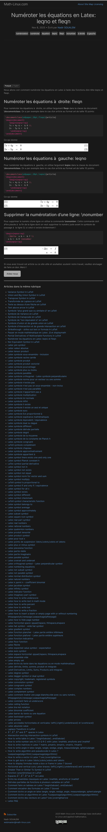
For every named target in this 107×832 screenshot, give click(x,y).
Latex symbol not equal (19, 473)
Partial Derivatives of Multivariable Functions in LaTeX (34, 335)
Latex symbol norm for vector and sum (27, 476)
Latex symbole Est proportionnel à (25, 413)
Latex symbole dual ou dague (22, 423)
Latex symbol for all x (18, 488)
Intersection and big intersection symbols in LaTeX (33, 735)
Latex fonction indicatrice (20, 638)
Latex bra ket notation (19, 707)
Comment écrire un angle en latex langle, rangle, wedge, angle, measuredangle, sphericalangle (54, 791)
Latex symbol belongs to (20, 504)
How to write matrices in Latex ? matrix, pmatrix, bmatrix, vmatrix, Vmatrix (45, 744)
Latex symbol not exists (19, 470)
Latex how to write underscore (23, 598)
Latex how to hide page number (23, 620)
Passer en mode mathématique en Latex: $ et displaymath (37, 332)
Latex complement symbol (21, 691)
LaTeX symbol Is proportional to (24, 482)
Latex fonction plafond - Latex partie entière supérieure (35, 635)
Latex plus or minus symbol (21, 545)
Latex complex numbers (20, 688)
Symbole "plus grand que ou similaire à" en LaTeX (32, 310)
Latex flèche (14, 644)
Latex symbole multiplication (22, 395)
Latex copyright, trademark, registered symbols (31, 679)
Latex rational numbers (19, 526)
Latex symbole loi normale (21, 398)
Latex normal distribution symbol (24, 576)
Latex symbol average (19, 507)
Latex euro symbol (17, 651)
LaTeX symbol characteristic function (26, 501)
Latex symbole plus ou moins (22, 370)
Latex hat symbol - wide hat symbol (25, 626)
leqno (54, 33)
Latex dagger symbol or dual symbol (26, 676)
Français (8, 86)
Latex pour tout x (16, 538)
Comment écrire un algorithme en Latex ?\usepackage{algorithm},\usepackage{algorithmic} (53, 794)
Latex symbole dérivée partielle (23, 429)
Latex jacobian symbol (19, 585)
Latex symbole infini (18, 401)
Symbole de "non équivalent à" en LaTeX (28, 320)
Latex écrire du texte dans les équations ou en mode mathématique (41, 663)
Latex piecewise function (20, 548)
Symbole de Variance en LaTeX (23, 314)
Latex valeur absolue (18, 348)
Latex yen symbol (16, 345)
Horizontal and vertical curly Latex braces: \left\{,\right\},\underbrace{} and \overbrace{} (51, 766)
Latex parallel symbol (18, 557)
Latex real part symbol (19, 520)
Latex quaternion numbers (21, 529)
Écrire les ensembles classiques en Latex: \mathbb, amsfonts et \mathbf (43, 779)
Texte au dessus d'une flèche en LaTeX (27, 304)
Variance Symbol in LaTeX (20, 292)
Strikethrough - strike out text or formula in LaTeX (32, 329)
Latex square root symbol (20, 516)
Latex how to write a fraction (22, 610)
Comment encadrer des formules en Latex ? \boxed (33, 788)
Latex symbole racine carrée (22, 357)
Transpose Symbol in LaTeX (21, 298)
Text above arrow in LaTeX (21, 307)
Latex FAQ (13, 801)
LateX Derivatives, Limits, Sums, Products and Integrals (35, 669)
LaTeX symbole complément (22, 445)
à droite (81, 33)
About (81, 4)
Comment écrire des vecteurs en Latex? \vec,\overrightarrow (38, 797)
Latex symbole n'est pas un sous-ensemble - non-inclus (35, 385)
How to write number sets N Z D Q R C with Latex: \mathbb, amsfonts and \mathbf (49, 741)
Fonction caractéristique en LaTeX (24, 773)
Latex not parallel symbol (20, 573)
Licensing (98, 4)
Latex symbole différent (19, 426)
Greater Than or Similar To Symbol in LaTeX (29, 769)
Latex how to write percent (21, 604)
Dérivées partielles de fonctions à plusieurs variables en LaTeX (39, 782)
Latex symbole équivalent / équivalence (27, 420)
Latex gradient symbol (19, 629)
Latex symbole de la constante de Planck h (29, 438)
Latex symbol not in (17, 467)
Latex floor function (17, 641)
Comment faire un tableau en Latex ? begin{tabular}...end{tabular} (40, 785)
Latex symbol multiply (19, 479)
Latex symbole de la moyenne (22, 435)
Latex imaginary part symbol (22, 595)
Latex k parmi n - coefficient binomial (26, 582)
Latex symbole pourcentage (21, 367)
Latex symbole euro (17, 410)
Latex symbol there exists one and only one (29, 457)
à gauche (91, 33)
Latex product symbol (19, 535)
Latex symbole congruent (20, 442)
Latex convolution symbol (20, 682)
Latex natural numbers (19, 579)
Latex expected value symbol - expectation (29, 648)
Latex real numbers (17, 523)
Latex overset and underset (21, 560)
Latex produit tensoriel (19, 532)
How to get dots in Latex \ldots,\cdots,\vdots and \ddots (36, 760)
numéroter (34, 33)
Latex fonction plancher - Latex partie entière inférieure (35, 632)
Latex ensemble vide (18, 657)
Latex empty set (16, 660)
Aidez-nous (12, 273)
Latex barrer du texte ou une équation (26, 713)
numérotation (22, 33)
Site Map (88, 4)
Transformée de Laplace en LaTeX (24, 301)
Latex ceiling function (18, 704)
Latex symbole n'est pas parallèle (24, 388)
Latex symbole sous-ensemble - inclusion (28, 354)
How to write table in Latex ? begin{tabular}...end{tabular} (36, 738)
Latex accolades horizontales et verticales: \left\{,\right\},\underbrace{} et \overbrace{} (51, 723)
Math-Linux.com (16, 4)
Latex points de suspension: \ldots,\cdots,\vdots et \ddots (36, 541)
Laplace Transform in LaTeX (21, 729)
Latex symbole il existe (19, 404)
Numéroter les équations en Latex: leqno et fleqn (32, 338)
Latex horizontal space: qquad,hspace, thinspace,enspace (36, 623)
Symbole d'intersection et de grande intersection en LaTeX (37, 326)
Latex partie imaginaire (19, 554)
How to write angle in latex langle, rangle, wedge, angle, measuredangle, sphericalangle (51, 748)
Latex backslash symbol (20, 716)
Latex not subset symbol (20, 570)
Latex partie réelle (17, 551)
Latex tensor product (18, 351)
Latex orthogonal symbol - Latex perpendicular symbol (35, 563)
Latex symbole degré (18, 432)
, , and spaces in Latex (26, 732)
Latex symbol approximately (22, 510)
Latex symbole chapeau (19, 448)
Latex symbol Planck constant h (23, 460)
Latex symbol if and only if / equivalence (28, 485)
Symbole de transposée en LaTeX (24, 317)
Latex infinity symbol (18, 588)
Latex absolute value (18, 726)
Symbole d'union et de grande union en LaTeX (30, 323)
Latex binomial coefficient (21, 710)
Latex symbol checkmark (20, 498)
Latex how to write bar (19, 607)
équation (46, 33)
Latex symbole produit (19, 360)
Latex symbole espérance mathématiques (28, 417)
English (16, 86)
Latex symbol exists (18, 491)
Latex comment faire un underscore (25, 701)
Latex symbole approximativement (25, 451)
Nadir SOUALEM (66, 27)
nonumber (71, 33)
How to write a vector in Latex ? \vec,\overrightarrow (34, 757)
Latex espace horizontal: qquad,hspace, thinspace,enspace (37, 654)
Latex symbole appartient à (21, 454)
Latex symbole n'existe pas (21, 382)
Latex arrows (14, 719)
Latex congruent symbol (20, 685)
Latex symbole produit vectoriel (23, 363)
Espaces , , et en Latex (26, 776)
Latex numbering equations (21, 566)
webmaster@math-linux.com (17, 822)
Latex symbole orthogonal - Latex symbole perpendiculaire (37, 376)
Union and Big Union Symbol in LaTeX (26, 295)
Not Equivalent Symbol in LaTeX (23, 342)
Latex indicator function (19, 591)
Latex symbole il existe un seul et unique (28, 407)
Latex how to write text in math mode (26, 601)
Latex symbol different (19, 495)
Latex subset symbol (18, 513)
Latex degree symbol (18, 673)
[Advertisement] (53, 62)
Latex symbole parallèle (19, 373)
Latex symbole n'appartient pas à (24, 392)
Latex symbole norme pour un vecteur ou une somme (34, 379)
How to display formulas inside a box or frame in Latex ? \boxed (40, 763)
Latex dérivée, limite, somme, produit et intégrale (32, 666)
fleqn (62, 33)
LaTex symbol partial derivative (23, 463)
